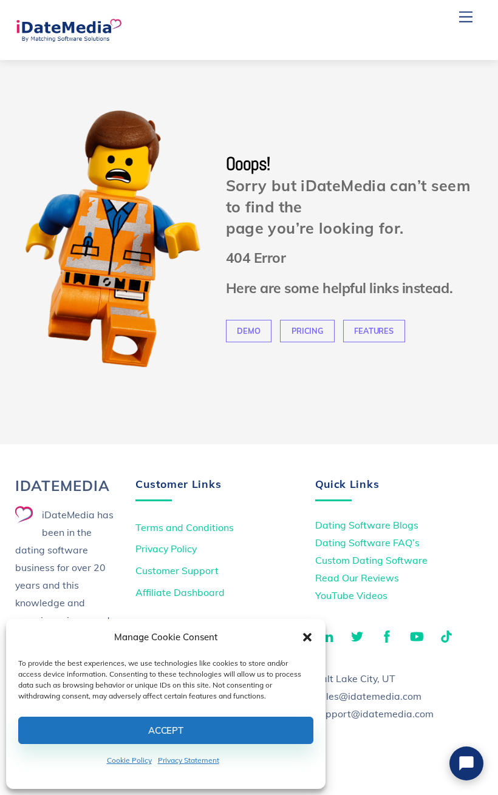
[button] (307, 637)
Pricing (307, 331)
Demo (248, 331)
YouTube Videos (351, 595)
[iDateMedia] (68, 38)
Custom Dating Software (371, 560)
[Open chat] (466, 763)
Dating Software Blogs (366, 525)
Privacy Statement (188, 760)
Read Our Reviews (357, 578)
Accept (165, 730)
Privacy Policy (166, 549)
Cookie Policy (129, 760)
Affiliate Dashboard (180, 592)
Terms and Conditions (184, 527)
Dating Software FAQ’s (367, 542)
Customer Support (177, 570)
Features (373, 331)
